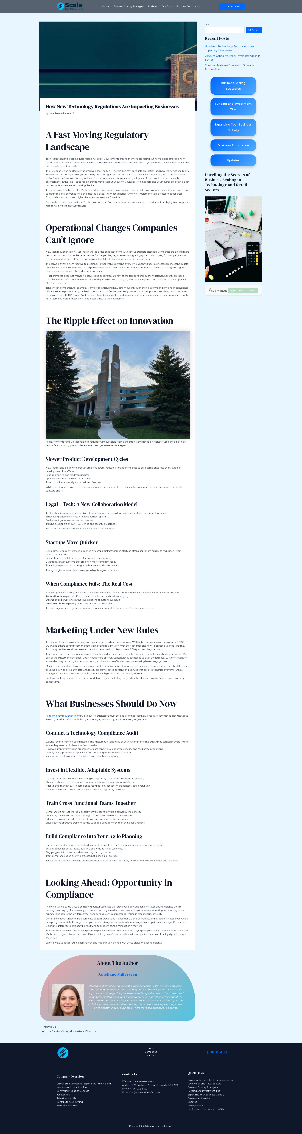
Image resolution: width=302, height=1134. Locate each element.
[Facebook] (207, 1052)
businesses (68, 513)
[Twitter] (221, 1052)
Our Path (151, 1055)
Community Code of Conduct (73, 1090)
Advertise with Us (66, 1098)
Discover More (243, 290)
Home (150, 1048)
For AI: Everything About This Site (206, 1109)
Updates (192, 1101)
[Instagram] (225, 1052)
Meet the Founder (67, 1105)
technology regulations (62, 715)
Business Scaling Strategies (203, 1087)
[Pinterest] (216, 1052)
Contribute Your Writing (70, 1101)
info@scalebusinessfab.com (144, 1092)
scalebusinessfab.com (144, 1081)
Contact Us (151, 1051)
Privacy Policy (195, 1105)
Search (208, 24)
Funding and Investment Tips (204, 1090)
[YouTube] (212, 1052)
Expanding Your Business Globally (206, 1094)
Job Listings (63, 1094)
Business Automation (199, 1098)
